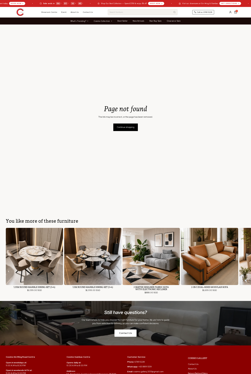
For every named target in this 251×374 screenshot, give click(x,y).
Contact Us (88, 12)
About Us (75, 12)
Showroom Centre (49, 12)
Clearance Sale (174, 21)
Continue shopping (125, 127)
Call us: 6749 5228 (204, 12)
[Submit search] (174, 12)
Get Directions (206, 3)
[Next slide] (242, 261)
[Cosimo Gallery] (20, 12)
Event (63, 12)
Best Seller (123, 21)
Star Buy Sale (155, 21)
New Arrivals (138, 21)
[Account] (230, 12)
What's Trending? (78, 21)
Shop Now (132, 3)
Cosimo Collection (102, 21)
